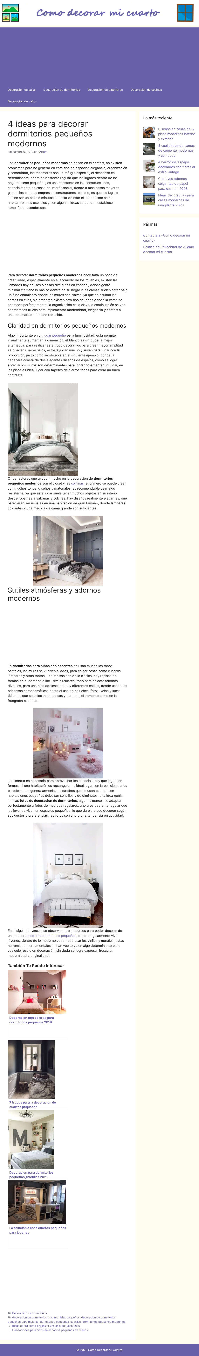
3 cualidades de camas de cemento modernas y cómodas (176, 150)
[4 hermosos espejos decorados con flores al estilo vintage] (149, 166)
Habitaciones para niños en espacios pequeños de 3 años (50, 1330)
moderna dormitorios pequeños (51, 936)
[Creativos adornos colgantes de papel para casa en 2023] (149, 183)
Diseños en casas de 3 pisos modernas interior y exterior (176, 134)
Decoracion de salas (22, 89)
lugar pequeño (55, 335)
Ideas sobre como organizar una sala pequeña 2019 (46, 1325)
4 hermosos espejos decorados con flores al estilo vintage (176, 167)
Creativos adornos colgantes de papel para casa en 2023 (173, 184)
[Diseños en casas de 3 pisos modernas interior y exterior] (149, 133)
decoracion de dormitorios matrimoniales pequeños (46, 1317)
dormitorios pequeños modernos (104, 1321)
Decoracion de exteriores (105, 89)
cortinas (77, 483)
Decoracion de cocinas (146, 89)
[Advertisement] (99, 54)
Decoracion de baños (22, 101)
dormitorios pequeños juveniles (60, 1321)
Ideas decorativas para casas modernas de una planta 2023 (176, 200)
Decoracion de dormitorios (61, 89)
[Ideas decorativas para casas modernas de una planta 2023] (149, 199)
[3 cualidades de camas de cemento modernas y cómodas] (149, 150)
